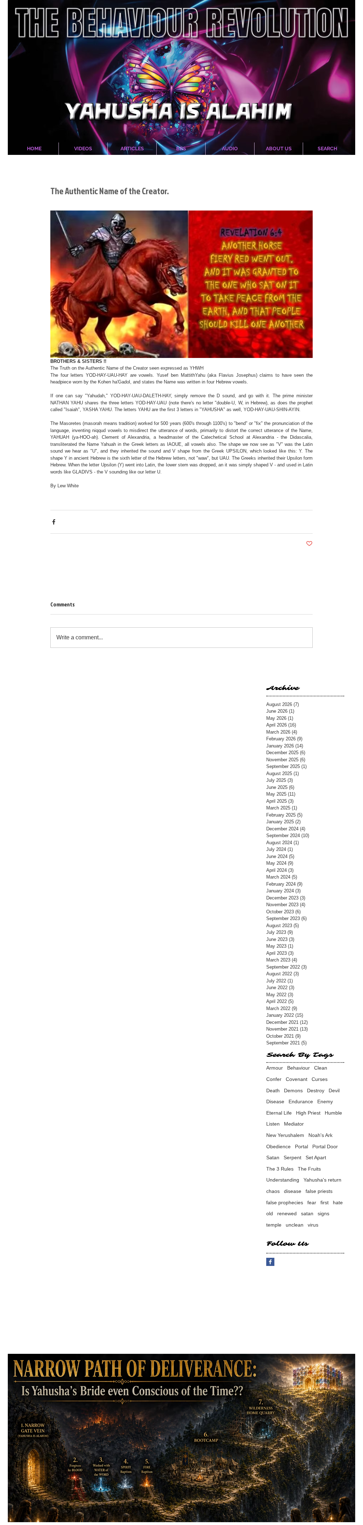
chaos (273, 1191)
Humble (333, 1113)
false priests (319, 1191)
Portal (301, 1146)
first (324, 1202)
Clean (320, 1068)
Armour (274, 1068)
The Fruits (309, 1169)
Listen (273, 1124)
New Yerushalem (285, 1135)
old (269, 1213)
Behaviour (298, 1068)
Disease (275, 1101)
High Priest (308, 1113)
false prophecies (284, 1202)
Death (273, 1090)
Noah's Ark (320, 1135)
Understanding (282, 1180)
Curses (320, 1079)
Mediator (294, 1124)
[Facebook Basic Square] (270, 1262)
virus (313, 1225)
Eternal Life (279, 1113)
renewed (287, 1213)
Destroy (315, 1090)
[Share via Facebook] (53, 521)
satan (307, 1213)
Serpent (292, 1157)
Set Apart (316, 1157)
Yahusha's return (322, 1180)
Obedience (278, 1146)
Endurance (301, 1101)
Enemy (325, 1101)
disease (292, 1191)
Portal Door (325, 1146)
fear (311, 1202)
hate (338, 1202)
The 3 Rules (280, 1169)
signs (323, 1213)
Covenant (296, 1079)
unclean (294, 1225)
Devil (334, 1090)
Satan (272, 1157)
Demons (293, 1090)
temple (273, 1225)
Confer (273, 1079)
